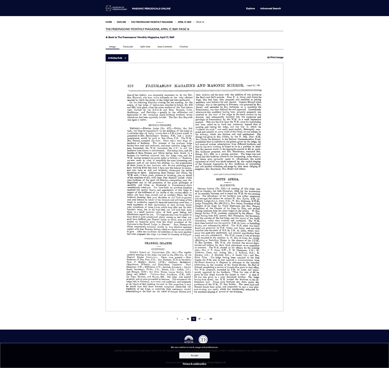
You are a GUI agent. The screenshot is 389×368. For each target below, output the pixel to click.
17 (199, 318)
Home (109, 22)
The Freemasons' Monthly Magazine (152, 22)
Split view (145, 46)
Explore (250, 8)
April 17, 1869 (184, 22)
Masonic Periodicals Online (151, 8)
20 (211, 318)
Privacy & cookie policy (194, 363)
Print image (276, 57)
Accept (194, 355)
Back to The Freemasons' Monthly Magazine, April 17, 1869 (141, 37)
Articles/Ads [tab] (115, 57)
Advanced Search (270, 8)
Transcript (128, 46)
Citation (183, 46)
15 (188, 318)
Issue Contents (165, 46)
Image (112, 46)
